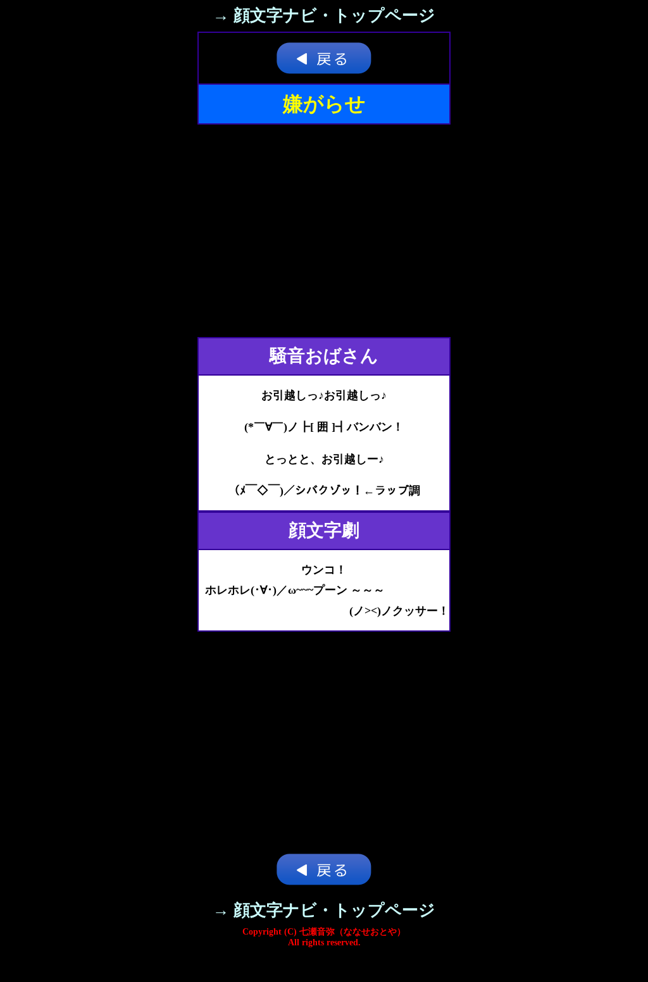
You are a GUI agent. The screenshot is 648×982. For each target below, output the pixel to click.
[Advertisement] (324, 230)
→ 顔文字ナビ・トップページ (324, 15)
